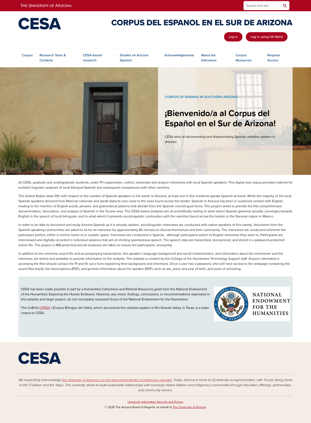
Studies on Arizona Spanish (134, 57)
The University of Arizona (189, 407)
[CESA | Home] (62, 23)
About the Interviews (209, 57)
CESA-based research (92, 57)
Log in (233, 37)
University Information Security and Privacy (155, 402)
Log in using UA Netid (266, 37)
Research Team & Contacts (53, 57)
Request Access (273, 57)
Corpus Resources (244, 57)
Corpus (27, 55)
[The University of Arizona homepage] (46, 5)
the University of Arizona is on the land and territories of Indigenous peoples (117, 380)
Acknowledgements (179, 55)
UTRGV (44, 308)
